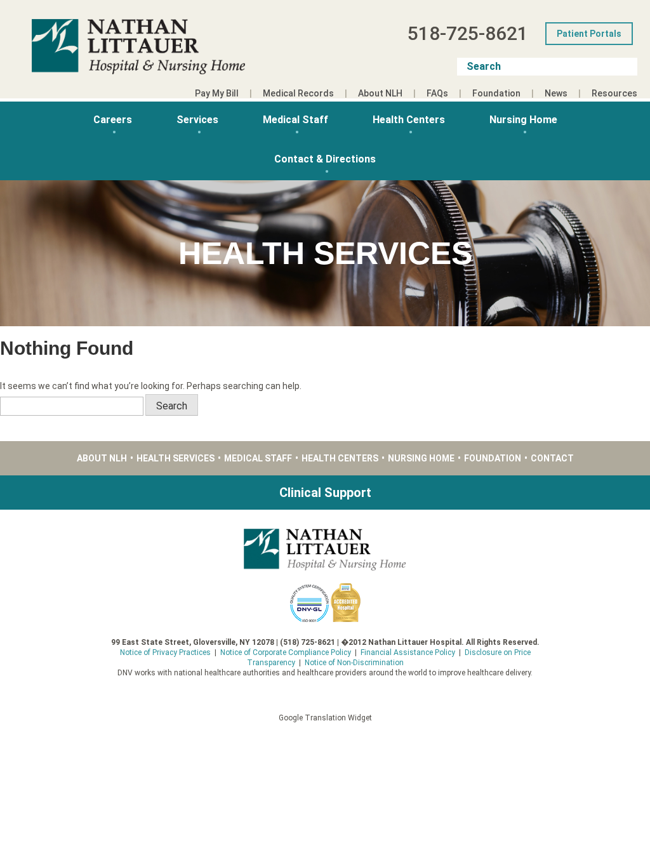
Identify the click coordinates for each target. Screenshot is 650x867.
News (556, 93)
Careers (112, 120)
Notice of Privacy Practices (165, 652)
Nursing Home (523, 120)
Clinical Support (325, 492)
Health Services (175, 458)
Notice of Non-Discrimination (354, 662)
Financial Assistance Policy (408, 652)
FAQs (437, 93)
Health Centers (409, 120)
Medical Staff (295, 120)
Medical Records (298, 93)
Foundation (496, 93)
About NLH (380, 93)
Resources (614, 93)
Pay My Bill (217, 93)
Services (197, 120)
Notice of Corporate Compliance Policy (285, 652)
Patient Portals (589, 34)
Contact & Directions (325, 159)
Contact (552, 458)
